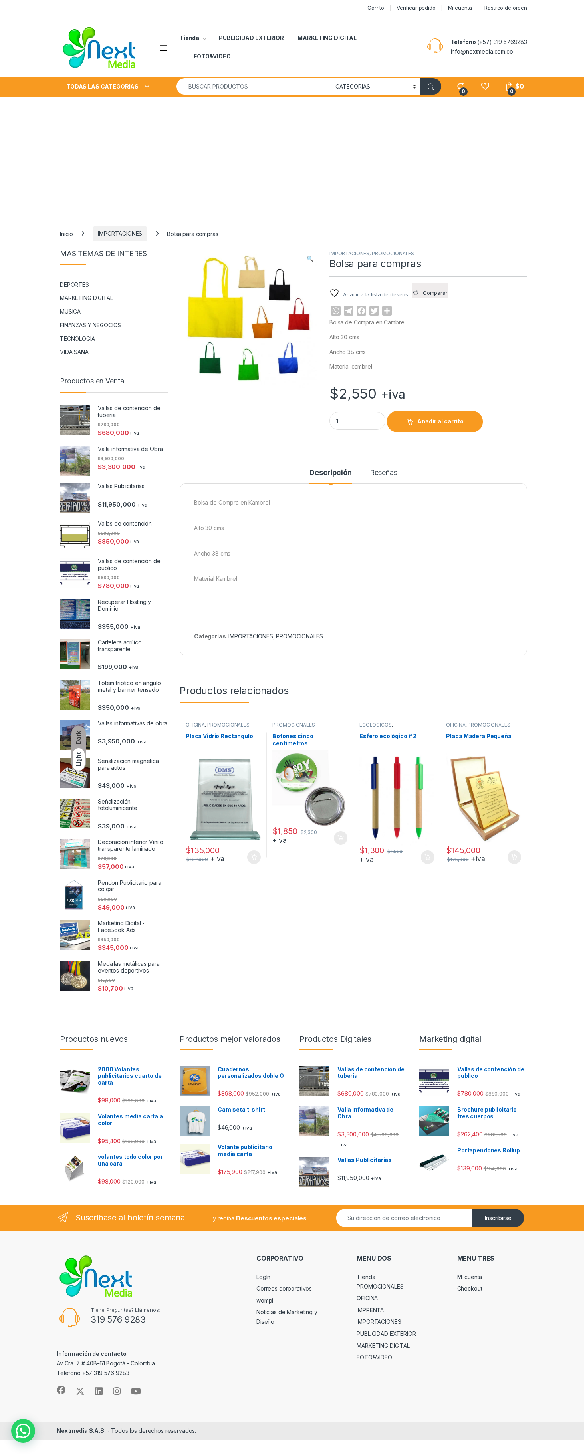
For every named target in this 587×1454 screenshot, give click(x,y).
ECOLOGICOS (375, 725)
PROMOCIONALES (393, 253)
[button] (310, 259)
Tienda (189, 37)
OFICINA (195, 725)
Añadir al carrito (440, 421)
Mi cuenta (460, 7)
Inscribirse (498, 1217)
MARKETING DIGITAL (327, 37)
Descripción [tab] (330, 473)
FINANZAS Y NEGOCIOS (90, 325)
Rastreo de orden (505, 7)
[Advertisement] (293, 157)
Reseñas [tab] (383, 473)
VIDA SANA (74, 351)
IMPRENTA (370, 1310)
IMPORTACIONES (120, 233)
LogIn (263, 1276)
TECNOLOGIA (77, 338)
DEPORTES (74, 284)
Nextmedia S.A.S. (81, 1430)
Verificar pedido (416, 7)
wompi (264, 1300)
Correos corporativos (284, 1288)
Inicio (66, 233)
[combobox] (253, 86)
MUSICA (70, 311)
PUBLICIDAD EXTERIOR (251, 37)
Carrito (375, 7)
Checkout (469, 1288)
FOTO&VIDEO (212, 56)
